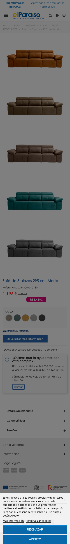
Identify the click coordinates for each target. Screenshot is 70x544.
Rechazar (35, 529)
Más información (13, 520)
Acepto (35, 539)
